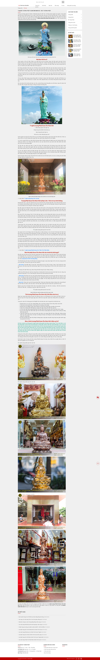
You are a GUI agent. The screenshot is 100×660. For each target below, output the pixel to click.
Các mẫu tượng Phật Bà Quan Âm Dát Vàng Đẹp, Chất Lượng (30, 624)
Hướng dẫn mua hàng (71, 5)
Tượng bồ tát (70, 17)
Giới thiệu (44, 5)
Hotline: (76, 2)
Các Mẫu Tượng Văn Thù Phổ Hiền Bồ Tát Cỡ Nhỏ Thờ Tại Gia (30, 629)
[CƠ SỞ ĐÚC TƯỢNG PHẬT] (24, 2)
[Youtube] (81, 658)
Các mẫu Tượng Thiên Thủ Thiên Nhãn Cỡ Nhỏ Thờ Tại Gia (30, 639)
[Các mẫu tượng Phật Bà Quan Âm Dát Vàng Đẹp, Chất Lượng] (70, 50)
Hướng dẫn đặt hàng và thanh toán (51, 647)
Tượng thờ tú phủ (71, 22)
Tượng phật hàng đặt (72, 27)
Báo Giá (50, 5)
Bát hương (21, 264)
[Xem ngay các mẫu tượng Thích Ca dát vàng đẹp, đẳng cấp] (70, 40)
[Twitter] (78, 658)
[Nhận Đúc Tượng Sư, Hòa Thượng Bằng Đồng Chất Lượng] (70, 45)
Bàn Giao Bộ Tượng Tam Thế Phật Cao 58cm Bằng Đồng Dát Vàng (31, 616)
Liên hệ (36, 6)
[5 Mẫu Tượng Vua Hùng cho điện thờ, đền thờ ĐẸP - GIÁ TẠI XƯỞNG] (70, 55)
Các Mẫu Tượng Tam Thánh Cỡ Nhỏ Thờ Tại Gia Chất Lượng (30, 634)
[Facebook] (76, 658)
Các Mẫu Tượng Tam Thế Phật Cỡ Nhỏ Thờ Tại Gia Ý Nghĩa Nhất (31, 637)
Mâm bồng (21, 275)
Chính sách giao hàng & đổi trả (50, 649)
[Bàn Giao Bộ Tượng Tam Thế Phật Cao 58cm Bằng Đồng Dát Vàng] (70, 36)
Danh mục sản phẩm (24, 5)
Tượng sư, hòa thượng (72, 25)
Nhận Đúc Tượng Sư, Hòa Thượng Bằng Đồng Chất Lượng (30, 621)
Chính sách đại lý (47, 651)
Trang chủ (37, 5)
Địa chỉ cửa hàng (47, 652)
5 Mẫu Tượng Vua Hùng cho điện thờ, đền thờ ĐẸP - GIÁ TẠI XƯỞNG (32, 627)
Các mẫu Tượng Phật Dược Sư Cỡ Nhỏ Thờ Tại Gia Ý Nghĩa (30, 632)
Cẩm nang (57, 5)
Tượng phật (70, 14)
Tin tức (63, 5)
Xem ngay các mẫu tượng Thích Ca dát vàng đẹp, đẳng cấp (30, 619)
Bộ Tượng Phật (71, 19)
